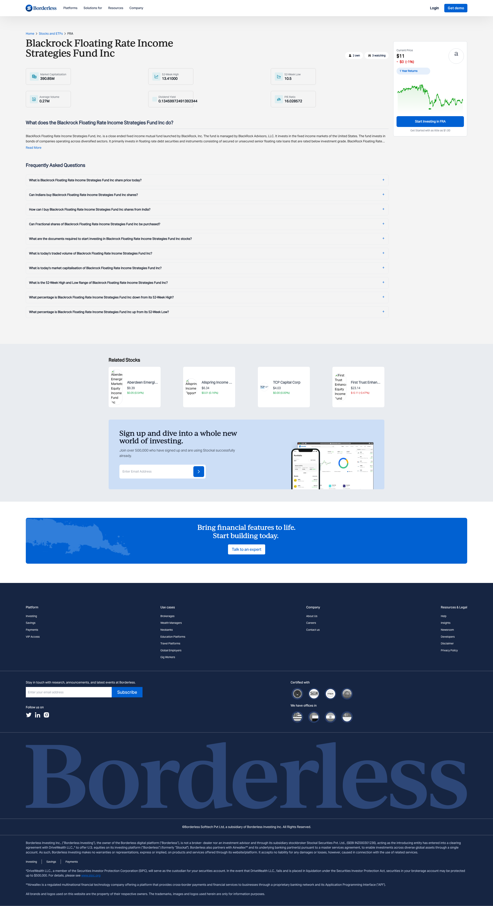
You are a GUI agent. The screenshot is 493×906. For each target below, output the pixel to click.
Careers (311, 623)
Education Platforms (172, 636)
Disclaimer (447, 643)
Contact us (313, 629)
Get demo (456, 8)
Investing (31, 616)
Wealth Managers (171, 623)
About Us (311, 616)
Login (434, 8)
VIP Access (33, 636)
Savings (30, 623)
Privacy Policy (449, 650)
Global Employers (170, 650)
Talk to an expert (246, 549)
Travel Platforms (170, 643)
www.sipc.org (91, 875)
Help (443, 616)
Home (30, 34)
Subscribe (127, 692)
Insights (445, 623)
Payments (32, 629)
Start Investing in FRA (430, 121)
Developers (448, 636)
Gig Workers (167, 657)
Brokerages (167, 616)
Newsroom (447, 629)
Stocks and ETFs (51, 34)
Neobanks (166, 629)
